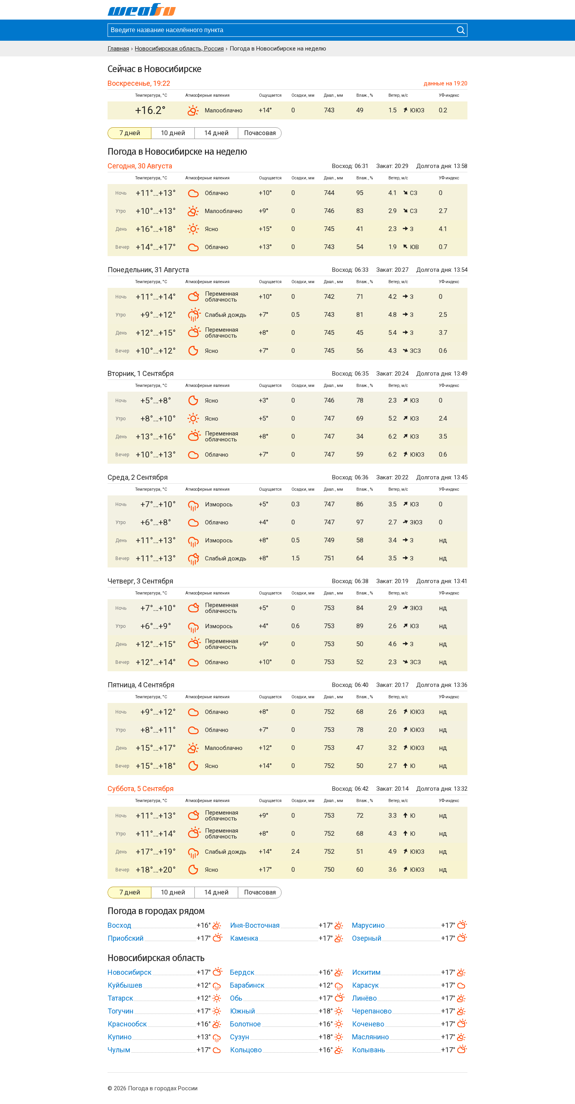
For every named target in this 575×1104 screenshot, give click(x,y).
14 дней (216, 133)
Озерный (366, 938)
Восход (119, 925)
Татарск (120, 998)
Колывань (368, 1050)
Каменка (244, 938)
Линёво (364, 998)
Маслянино (370, 1037)
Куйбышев (125, 985)
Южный (242, 1011)
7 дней (129, 133)
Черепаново (372, 1011)
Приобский (126, 938)
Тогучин (120, 1011)
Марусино (368, 925)
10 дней (173, 133)
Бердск (242, 972)
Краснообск (127, 1024)
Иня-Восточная (255, 925)
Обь (236, 998)
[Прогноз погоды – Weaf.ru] (142, 10)
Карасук (365, 985)
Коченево (368, 1024)
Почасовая (260, 133)
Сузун (239, 1037)
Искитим (366, 972)
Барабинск (247, 985)
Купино (119, 1037)
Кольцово (246, 1050)
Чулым (119, 1050)
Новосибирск (129, 972)
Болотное (245, 1024)
